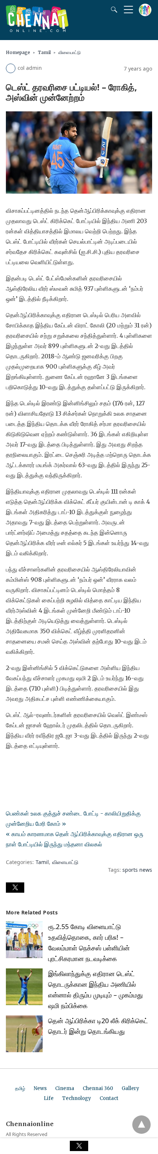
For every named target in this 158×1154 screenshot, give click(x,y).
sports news (137, 869)
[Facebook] (12, 766)
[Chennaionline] (37, 30)
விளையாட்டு (69, 52)
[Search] (112, 9)
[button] (15, 887)
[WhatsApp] (35, 766)
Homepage (18, 52)
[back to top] (141, 1124)
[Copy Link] (47, 766)
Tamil (44, 52)
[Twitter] (23, 766)
